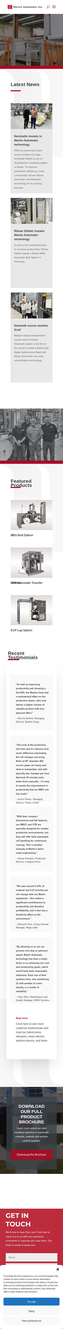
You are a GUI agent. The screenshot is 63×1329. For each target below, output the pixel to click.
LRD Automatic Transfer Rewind (27, 582)
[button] (57, 1269)
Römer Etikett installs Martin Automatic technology (29, 235)
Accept (31, 1301)
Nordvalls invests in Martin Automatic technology (28, 140)
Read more (22, 1018)
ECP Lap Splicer (21, 630)
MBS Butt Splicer (22, 535)
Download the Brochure (31, 1154)
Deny (32, 1311)
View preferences (31, 1320)
